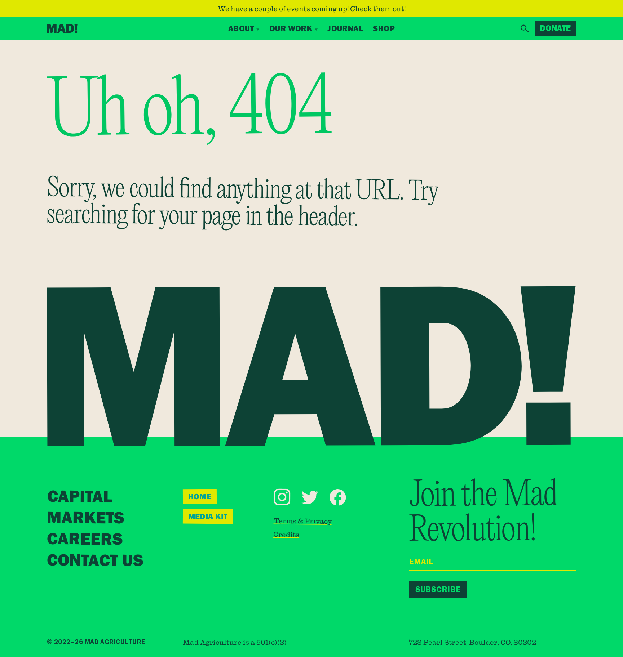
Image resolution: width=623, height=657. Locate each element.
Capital (79, 497)
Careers (85, 539)
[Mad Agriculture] (62, 28)
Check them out (377, 8)
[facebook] (337, 497)
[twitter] (309, 497)
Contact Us (95, 561)
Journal (345, 28)
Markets (85, 518)
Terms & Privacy (302, 521)
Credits (286, 534)
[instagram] (282, 496)
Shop (384, 28)
